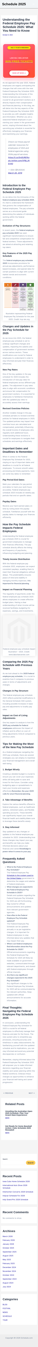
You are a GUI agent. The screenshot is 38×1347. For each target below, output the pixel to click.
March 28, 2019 (15, 173)
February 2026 (9, 1240)
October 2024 (8, 1275)
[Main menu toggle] (33, 4)
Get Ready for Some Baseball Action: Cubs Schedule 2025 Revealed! (18, 1128)
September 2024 (10, 1279)
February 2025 (9, 1263)
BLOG (5, 1304)
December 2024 (9, 1267)
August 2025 (8, 1256)
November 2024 (9, 1271)
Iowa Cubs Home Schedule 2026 (16, 1181)
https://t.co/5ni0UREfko (18, 157)
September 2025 (9, 1252)
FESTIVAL (7, 1308)
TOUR (5, 1320)
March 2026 (8, 1236)
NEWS (7, 1118)
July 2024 (7, 1287)
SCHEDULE (7, 1316)
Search (5, 1159)
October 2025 (8, 1248)
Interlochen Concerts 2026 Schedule (18, 1192)
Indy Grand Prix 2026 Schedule (15, 1200)
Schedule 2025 (14, 4)
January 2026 (8, 1244)
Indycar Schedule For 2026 (14, 1196)
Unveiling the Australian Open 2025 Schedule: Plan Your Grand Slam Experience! (18, 1113)
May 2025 (7, 1259)
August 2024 (8, 1283)
